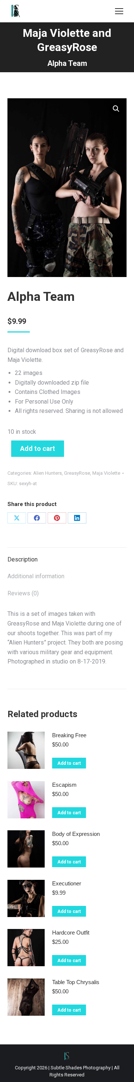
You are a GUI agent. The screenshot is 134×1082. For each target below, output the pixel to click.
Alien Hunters (47, 473)
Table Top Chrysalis (75, 982)
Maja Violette (106, 473)
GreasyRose (77, 473)
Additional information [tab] (35, 576)
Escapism (64, 785)
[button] (116, 108)
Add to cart (37, 448)
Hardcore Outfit (70, 932)
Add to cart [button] (69, 763)
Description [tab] (22, 559)
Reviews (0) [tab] (23, 593)
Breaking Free (69, 735)
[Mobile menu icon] (119, 11)
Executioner (66, 883)
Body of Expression (76, 834)
